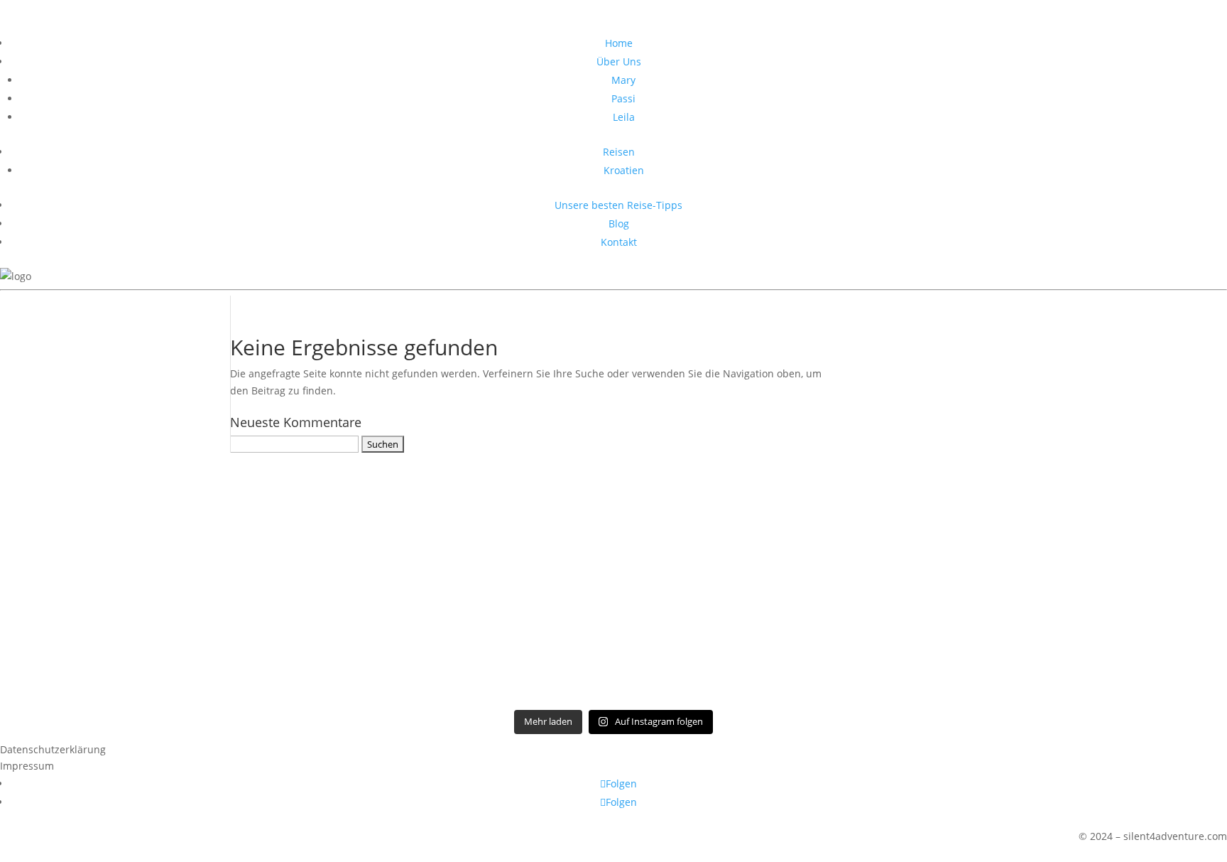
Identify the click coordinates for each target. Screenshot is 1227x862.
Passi (623, 98)
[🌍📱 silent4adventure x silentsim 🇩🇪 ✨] (613, 554)
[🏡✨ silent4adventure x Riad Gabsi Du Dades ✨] (861, 579)
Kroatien (624, 170)
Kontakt (619, 242)
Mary (623, 80)
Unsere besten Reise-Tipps (618, 205)
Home (619, 43)
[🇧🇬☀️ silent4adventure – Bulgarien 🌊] (120, 537)
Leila (624, 117)
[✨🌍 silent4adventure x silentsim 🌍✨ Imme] (1107, 528)
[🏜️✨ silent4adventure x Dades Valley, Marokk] (367, 562)
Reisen (619, 151)
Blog (619, 223)
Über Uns (618, 61)
